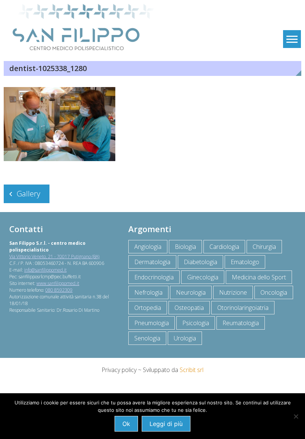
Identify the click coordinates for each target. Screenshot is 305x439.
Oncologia (273, 292)
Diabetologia (200, 262)
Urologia (185, 338)
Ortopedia (147, 308)
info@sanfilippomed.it (45, 270)
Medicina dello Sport (259, 277)
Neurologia (191, 292)
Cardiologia (224, 247)
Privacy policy (119, 370)
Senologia (147, 338)
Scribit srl (191, 370)
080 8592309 (59, 290)
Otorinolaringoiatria (243, 308)
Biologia (185, 247)
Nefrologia (148, 292)
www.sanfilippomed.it (57, 283)
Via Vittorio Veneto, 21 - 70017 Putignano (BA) (54, 256)
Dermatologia (152, 262)
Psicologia (195, 323)
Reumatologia (240, 323)
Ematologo (245, 262)
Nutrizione (233, 292)
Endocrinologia (154, 277)
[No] (295, 416)
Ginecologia (202, 277)
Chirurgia (264, 247)
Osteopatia (189, 308)
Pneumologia (151, 323)
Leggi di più (166, 423)
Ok (126, 423)
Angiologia (147, 247)
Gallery (28, 194)
